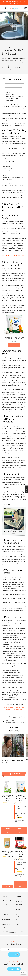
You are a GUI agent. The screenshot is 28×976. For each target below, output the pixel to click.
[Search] (5, 8)
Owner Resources (20, 722)
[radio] (16, 806)
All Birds (4, 43)
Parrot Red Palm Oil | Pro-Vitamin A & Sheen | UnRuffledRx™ (21, 852)
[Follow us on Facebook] (3, 900)
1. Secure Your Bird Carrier (11, 85)
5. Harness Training (9, 94)
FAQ (16, 919)
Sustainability (5, 922)
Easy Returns (19, 916)
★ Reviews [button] (26, 489)
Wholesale (18, 906)
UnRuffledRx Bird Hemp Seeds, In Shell (7, 851)
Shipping (18, 924)
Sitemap (18, 909)
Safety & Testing (6, 927)
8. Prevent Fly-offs (9, 100)
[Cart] (25, 8)
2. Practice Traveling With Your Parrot (13, 87)
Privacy (3, 916)
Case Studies (19, 901)
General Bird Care (10, 722)
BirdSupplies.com (12, 932)
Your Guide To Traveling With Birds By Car (14, 83)
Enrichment (13, 720)
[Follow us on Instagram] (7, 900)
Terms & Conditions (6, 924)
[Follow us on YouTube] (10, 900)
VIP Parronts (18, 927)
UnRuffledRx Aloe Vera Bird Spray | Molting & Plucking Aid (7, 797)
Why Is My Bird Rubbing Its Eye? (12, 761)
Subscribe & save (20, 815)
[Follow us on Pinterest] (3, 904)
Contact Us (18, 899)
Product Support (6, 919)
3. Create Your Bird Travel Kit (11, 89)
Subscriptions (19, 904)
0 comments (22, 717)
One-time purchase (19, 808)
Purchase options (19, 804)
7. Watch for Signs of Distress (11, 98)
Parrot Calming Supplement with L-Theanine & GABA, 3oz (20, 797)
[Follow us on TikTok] (7, 904)
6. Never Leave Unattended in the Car (14, 96)
